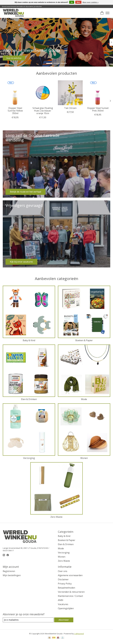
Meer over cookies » (91, 2)
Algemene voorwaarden (70, 575)
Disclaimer (63, 579)
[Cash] (49, 637)
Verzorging (29, 458)
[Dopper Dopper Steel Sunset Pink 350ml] (97, 92)
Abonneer (64, 619)
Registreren (9, 571)
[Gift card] (58, 637)
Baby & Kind (29, 340)
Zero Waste (56, 516)
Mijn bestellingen (12, 575)
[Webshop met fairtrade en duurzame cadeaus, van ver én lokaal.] (13, 13)
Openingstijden (66, 608)
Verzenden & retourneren (71, 591)
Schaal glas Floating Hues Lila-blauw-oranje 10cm (43, 111)
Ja (72, 2)
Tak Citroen (70, 108)
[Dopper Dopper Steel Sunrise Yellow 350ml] (15, 92)
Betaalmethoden (66, 587)
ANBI (60, 600)
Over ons (62, 571)
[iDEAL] (54, 637)
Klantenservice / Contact (70, 595)
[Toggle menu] (107, 13)
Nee (78, 2)
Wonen (84, 458)
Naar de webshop (13, 58)
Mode (84, 399)
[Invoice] (62, 637)
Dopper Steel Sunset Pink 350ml (98, 109)
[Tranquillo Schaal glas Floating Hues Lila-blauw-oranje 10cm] (42, 92)
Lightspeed (79, 633)
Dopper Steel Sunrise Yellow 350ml (15, 111)
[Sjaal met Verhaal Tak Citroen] (70, 92)
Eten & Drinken (29, 399)
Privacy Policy (65, 583)
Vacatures (63, 604)
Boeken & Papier (84, 340)
